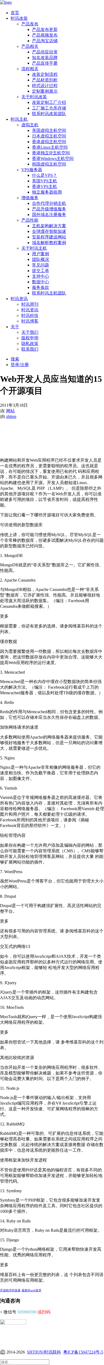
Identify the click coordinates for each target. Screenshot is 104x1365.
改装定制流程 (45, 74)
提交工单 (40, 270)
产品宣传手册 (45, 63)
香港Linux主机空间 (50, 147)
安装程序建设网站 (49, 237)
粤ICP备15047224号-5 (83, 1352)
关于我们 (29, 332)
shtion (11, 416)
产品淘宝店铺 (45, 40)
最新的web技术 (31, 1290)
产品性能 (29, 220)
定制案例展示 (45, 91)
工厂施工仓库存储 (49, 108)
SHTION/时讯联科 (44, 1352)
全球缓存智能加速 (49, 231)
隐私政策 (29, 343)
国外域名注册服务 (49, 214)
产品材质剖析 (45, 80)
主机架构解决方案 (49, 225)
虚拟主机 (29, 125)
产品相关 (29, 46)
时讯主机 (19, 119)
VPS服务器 (31, 169)
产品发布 (29, 24)
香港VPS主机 (44, 186)
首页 (15, 12)
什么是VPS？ (44, 175)
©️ (2, 1352)
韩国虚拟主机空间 (49, 164)
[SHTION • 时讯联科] (52, 3)
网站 (10, 411)
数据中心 (40, 282)
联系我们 (29, 349)
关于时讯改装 (34, 97)
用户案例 (40, 254)
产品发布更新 (45, 29)
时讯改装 (19, 18)
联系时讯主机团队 (49, 293)
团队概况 (40, 259)
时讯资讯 (19, 298)
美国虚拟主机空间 (49, 130)
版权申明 (29, 338)
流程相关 (29, 68)
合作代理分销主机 (49, 203)
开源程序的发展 (10, 1290)
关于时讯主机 (34, 248)
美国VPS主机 (44, 181)
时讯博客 (29, 321)
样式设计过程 (45, 85)
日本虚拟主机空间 (49, 136)
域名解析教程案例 (49, 242)
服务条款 (40, 287)
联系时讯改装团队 (49, 113)
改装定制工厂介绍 (49, 102)
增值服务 (29, 197)
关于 (15, 326)
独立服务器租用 (47, 192)
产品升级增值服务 (49, 209)
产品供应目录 (45, 52)
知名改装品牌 (45, 57)
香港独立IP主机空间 (51, 153)
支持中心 (40, 276)
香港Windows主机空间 (53, 158)
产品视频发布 (45, 35)
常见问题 (40, 265)
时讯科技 (29, 315)
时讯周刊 (29, 304)
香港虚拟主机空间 (49, 141)
